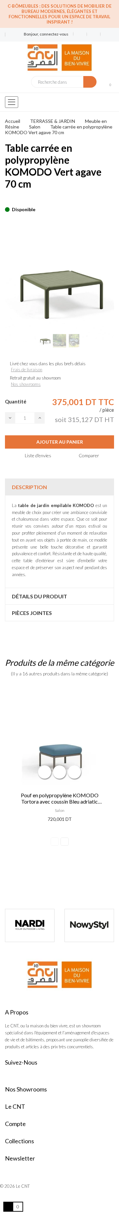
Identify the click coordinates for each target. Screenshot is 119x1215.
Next (64, 841)
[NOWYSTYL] (37, 926)
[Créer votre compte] (104, 34)
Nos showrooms (26, 384)
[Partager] (7, 199)
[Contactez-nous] (9, 32)
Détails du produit (39, 596)
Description (29, 487)
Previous (55, 841)
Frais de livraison (26, 369)
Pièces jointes (32, 613)
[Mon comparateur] (93, 34)
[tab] (59, 487)
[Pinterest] (18, 199)
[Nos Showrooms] (9, 37)
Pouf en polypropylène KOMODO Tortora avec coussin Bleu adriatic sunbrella (60, 798)
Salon (59, 810)
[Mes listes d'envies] (80, 34)
